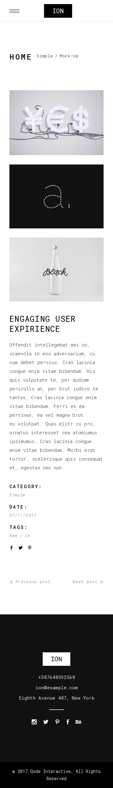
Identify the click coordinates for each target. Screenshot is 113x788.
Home (20, 56)
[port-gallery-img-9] (56, 122)
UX (27, 535)
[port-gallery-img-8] (56, 269)
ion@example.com (56, 687)
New (13, 535)
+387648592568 (56, 677)
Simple (45, 56)
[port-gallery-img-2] (56, 196)
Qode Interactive (49, 771)
